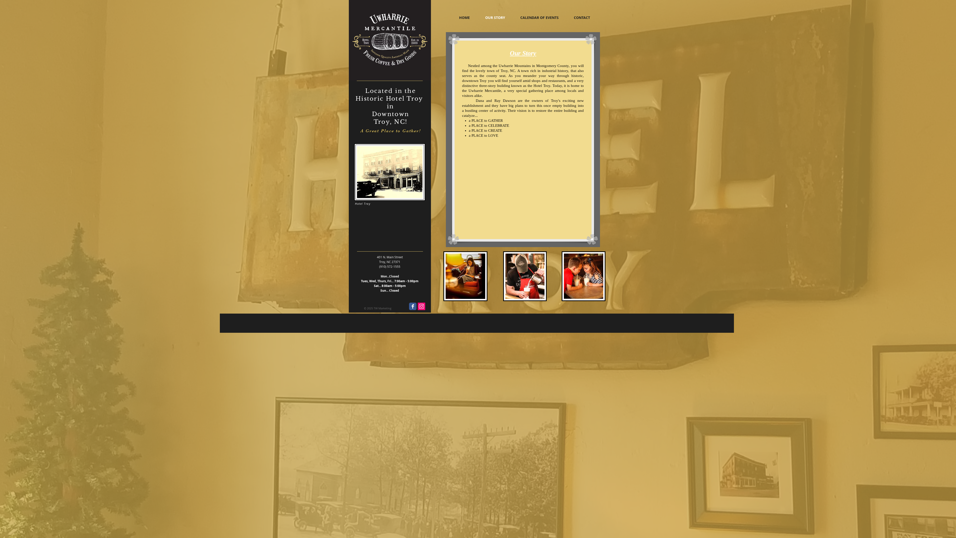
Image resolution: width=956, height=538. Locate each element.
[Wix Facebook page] (413, 306)
